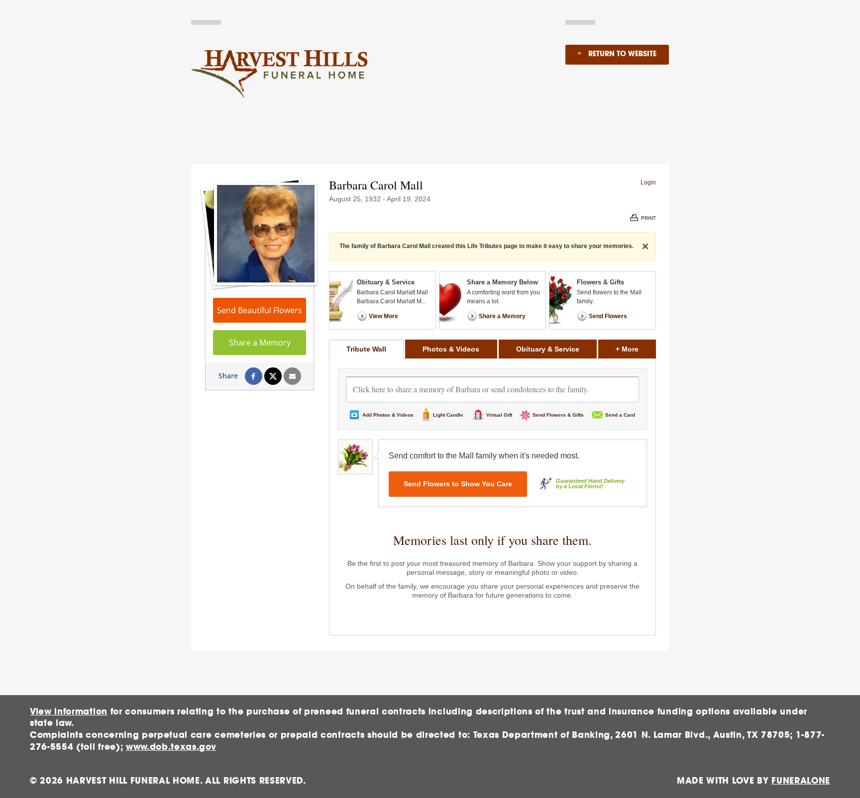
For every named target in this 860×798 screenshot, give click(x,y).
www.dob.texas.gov (171, 747)
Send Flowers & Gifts (558, 415)
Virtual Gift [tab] (499, 415)
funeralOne (800, 781)
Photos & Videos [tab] (451, 349)
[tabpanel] (492, 496)
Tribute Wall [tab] (366, 349)
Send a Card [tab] (620, 415)
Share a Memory (260, 342)
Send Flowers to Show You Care (458, 484)
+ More (636, 349)
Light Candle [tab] (448, 415)
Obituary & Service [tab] (547, 349)
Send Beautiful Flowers (259, 310)
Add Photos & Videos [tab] (388, 415)
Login (648, 182)
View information (69, 712)
